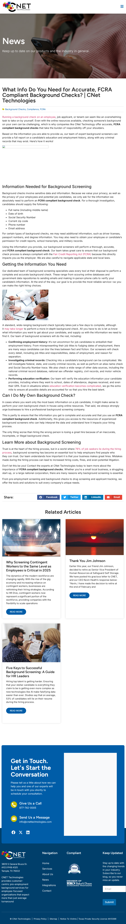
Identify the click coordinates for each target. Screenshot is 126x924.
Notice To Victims (68, 919)
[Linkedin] (28, 832)
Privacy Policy (40, 919)
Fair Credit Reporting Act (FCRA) (72, 254)
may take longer (13, 328)
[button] (48, 497)
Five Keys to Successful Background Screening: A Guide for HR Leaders (30, 672)
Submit (109, 902)
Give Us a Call (30, 803)
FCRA (43, 109)
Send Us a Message (34, 817)
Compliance (33, 109)
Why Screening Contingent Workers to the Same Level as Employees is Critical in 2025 (28, 566)
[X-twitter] (21, 832)
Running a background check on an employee (28, 116)
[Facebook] (13, 832)
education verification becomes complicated (75, 385)
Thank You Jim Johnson (87, 561)
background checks (15, 109)
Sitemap (53, 919)
